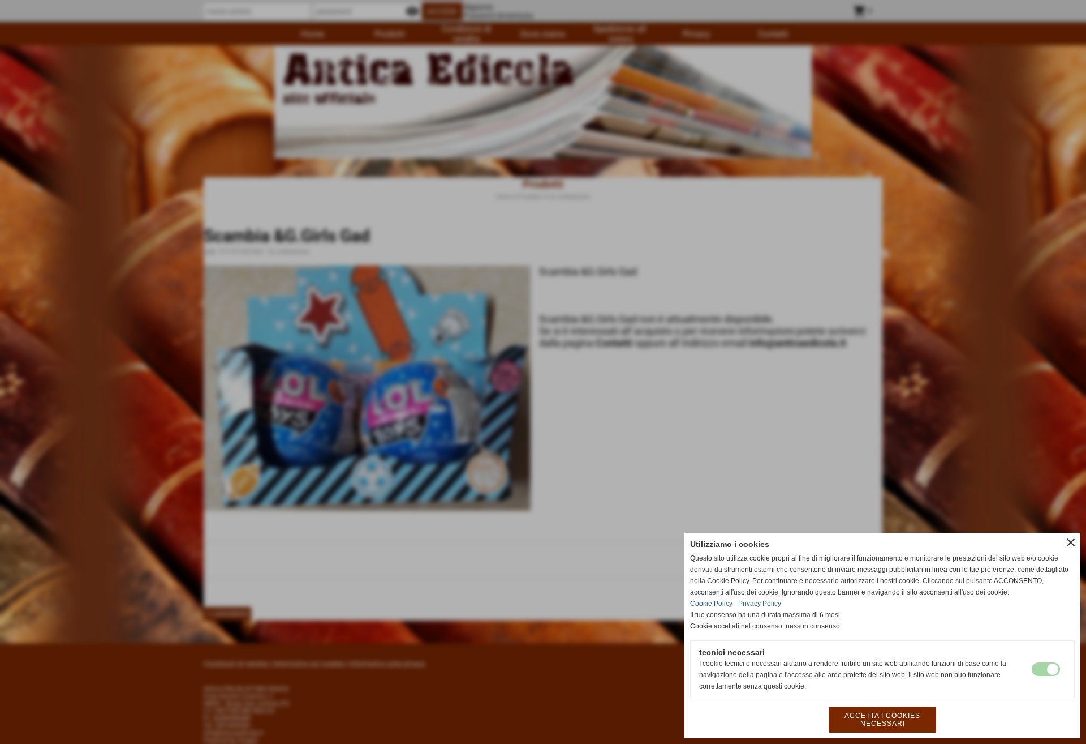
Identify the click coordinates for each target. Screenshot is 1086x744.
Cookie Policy (711, 604)
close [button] (1071, 542)
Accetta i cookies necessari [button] (882, 720)
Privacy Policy (759, 604)
